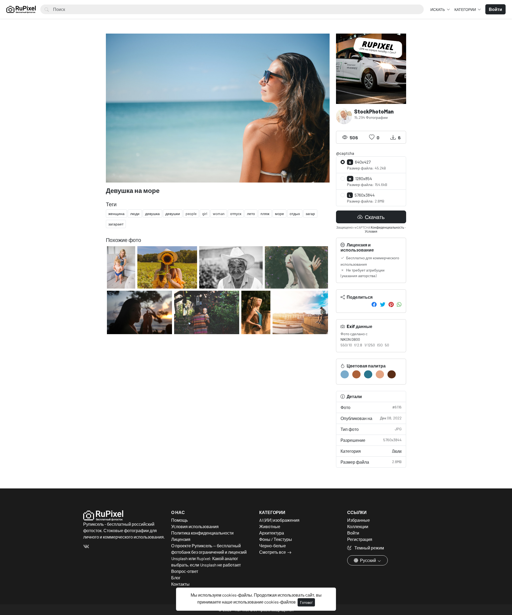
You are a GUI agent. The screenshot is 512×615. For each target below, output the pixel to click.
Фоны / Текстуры (275, 539)
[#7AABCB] (345, 374)
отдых (295, 213)
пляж (265, 213)
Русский (368, 560)
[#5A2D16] (391, 374)
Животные (269, 526)
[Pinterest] (391, 304)
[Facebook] (374, 304)
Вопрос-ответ (184, 571)
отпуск (235, 213)
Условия (371, 231)
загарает (115, 224)
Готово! (306, 602)
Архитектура (271, 532)
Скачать (374, 217)
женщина (116, 213)
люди (134, 213)
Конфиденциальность (387, 227)
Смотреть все (272, 552)
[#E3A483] (380, 374)
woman (219, 213)
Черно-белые (272, 545)
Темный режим (369, 547)
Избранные (358, 520)
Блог (176, 577)
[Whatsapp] (399, 304)
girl (204, 213)
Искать (438, 9)
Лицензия (180, 539)
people (191, 213)
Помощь (179, 520)
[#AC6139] (356, 374)
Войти (353, 532)
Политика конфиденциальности (202, 532)
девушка (152, 213)
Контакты (180, 583)
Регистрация (359, 539)
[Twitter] (382, 304)
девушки (172, 213)
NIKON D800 (350, 339)
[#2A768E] (368, 374)
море (279, 213)
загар (310, 213)
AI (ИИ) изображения (279, 520)
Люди (397, 450)
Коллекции (357, 526)
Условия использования (195, 526)
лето (251, 213)
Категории (465, 9)
